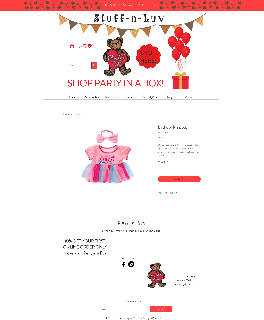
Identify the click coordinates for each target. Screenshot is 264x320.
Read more (162, 155)
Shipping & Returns (184, 284)
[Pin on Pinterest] (166, 193)
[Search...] (94, 65)
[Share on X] (177, 193)
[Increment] (169, 168)
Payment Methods (185, 280)
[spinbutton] (165, 168)
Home (66, 113)
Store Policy (188, 276)
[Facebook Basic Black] (123, 264)
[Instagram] (131, 264)
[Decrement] (160, 168)
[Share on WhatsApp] (171, 193)
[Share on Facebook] (160, 193)
